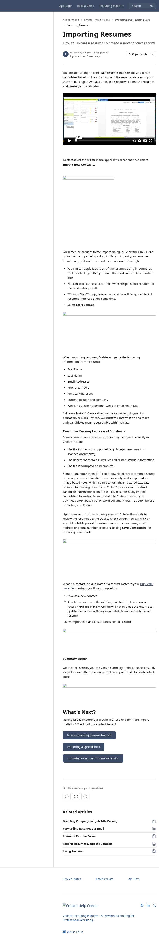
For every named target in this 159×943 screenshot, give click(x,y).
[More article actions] (153, 54)
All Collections (71, 20)
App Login (66, 6)
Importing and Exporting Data (132, 20)
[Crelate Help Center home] (4, 6)
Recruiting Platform (111, 6)
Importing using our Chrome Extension (93, 758)
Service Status (72, 879)
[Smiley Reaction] (85, 796)
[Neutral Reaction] (76, 796)
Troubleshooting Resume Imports (89, 735)
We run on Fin (75, 932)
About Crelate (104, 879)
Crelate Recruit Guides (97, 20)
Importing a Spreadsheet (83, 747)
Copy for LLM (139, 54)
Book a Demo (85, 6)
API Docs (134, 879)
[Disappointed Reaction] (67, 796)
